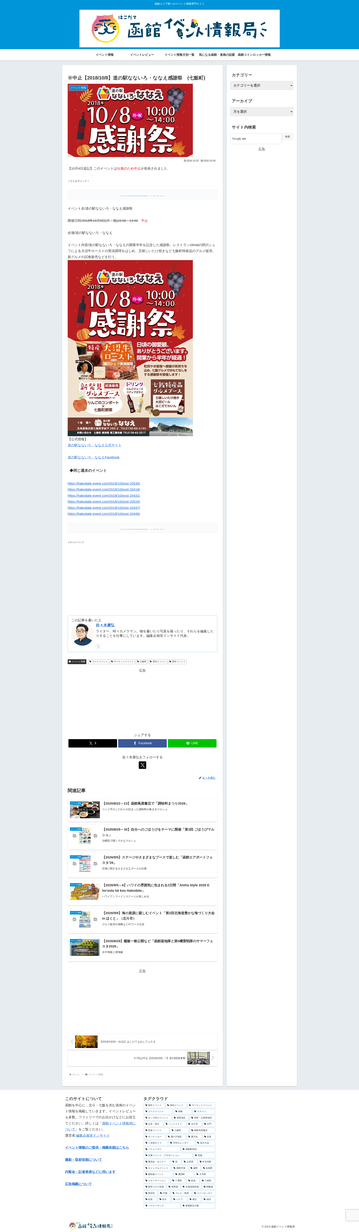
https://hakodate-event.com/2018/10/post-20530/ (104, 483)
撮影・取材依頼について (83, 1160)
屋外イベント (178, 661)
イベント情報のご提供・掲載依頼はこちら (97, 1147)
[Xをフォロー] (98, 646)
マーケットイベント (124, 661)
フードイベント (100, 661)
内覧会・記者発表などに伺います (90, 1172)
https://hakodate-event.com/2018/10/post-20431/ (104, 496)
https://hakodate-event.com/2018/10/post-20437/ (104, 508)
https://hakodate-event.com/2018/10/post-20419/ (104, 489)
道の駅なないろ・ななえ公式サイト (95, 445)
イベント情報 (78, 661)
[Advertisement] (99, 577)
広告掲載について (78, 1184)
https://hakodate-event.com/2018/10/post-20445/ (104, 514)
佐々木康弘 (105, 625)
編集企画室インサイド (93, 1135)
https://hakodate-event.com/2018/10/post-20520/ (104, 502)
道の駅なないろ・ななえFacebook (93, 457)
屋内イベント (159, 661)
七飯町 (143, 661)
